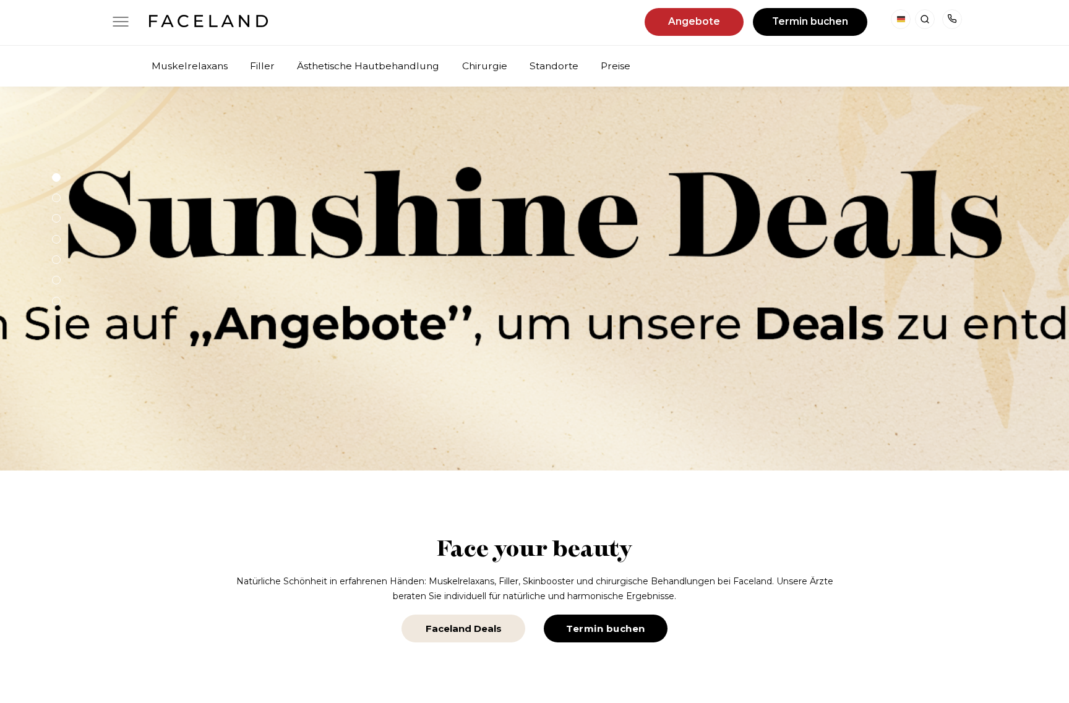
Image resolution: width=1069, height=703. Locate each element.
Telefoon (952, 19)
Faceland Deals (464, 628)
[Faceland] (208, 23)
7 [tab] (56, 301)
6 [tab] (56, 280)
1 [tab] (56, 177)
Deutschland (901, 19)
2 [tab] (56, 198)
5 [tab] (56, 259)
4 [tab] (56, 239)
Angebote (694, 21)
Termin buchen (810, 21)
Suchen (925, 19)
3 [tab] (56, 218)
